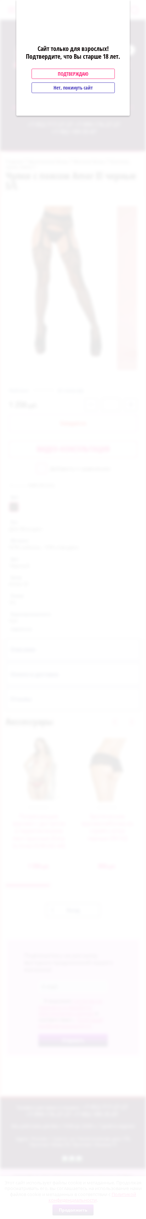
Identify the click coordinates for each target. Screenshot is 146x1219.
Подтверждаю (73, 73)
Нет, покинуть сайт (73, 87)
